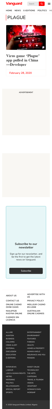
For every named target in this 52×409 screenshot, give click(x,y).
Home (9, 10)
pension (31, 358)
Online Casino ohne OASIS (14, 305)
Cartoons (32, 376)
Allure (9, 332)
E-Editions (29, 10)
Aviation (10, 335)
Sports (9, 392)
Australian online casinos (35, 312)
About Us (11, 295)
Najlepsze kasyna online (14, 312)
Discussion (11, 351)
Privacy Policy (35, 300)
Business (10, 339)
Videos (30, 383)
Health (30, 345)
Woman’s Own (34, 389)
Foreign (31, 342)
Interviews (11, 367)
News (18, 10)
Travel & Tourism (35, 379)
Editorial (10, 348)
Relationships (12, 386)
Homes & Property (35, 348)
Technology (33, 370)
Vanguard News (14, 3)
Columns (10, 342)
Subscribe (26, 270)
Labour (9, 370)
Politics (42, 10)
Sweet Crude (33, 367)
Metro (9, 376)
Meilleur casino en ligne (36, 305)
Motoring (10, 379)
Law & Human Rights (15, 373)
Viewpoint (32, 386)
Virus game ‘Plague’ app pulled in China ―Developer (23, 59)
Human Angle (33, 351)
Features (31, 339)
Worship (31, 392)
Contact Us (12, 300)
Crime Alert (11, 345)
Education (11, 355)
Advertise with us (36, 295)
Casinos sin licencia (12, 318)
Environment (33, 335)
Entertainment (34, 332)
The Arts (31, 373)
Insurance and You (36, 355)
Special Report (13, 389)
